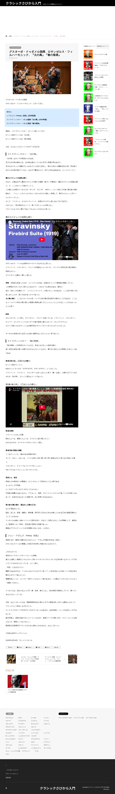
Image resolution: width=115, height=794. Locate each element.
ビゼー (33, 742)
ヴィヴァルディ (36, 730)
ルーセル (33, 717)
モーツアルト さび (91, 717)
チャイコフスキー (11, 739)
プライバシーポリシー (12, 773)
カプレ (20, 717)
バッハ (7, 742)
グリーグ (8, 720)
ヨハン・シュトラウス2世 (13, 751)
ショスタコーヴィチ (24, 736)
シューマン (47, 733)
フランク (20, 745)
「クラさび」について (12, 770)
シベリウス (21, 733)
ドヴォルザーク (35, 739)
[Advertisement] (57, 19)
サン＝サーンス (23, 730)
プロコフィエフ (10, 727)
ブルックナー (9, 723)
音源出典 (8, 777)
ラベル (37, 751)
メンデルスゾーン (36, 748)
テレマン (20, 739)
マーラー (8, 748)
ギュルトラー (35, 723)
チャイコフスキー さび (65, 717)
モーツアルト (47, 748)
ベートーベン (35, 745)
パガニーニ (47, 723)
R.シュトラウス (10, 736)
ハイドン (46, 739)
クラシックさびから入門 (57, 788)
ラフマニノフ (26, 751)
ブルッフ (33, 727)
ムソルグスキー (22, 748)
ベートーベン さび (78, 717)
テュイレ (46, 717)
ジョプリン (34, 720)
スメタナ (34, 736)
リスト (7, 754)
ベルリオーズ (22, 720)
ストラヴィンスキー (15, 47)
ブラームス (9, 745)
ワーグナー (21, 723)
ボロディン (47, 745)
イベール (46, 720)
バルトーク (21, 742)
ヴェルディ (9, 733)
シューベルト (35, 733)
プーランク (47, 742)
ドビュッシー (22, 727)
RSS (6, 788)
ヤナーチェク (9, 717)
